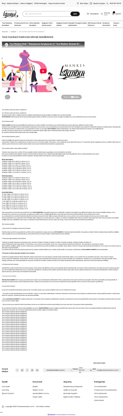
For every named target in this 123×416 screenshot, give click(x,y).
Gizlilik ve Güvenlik (70, 390)
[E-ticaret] (61, 415)
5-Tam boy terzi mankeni (9, 276)
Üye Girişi (5, 390)
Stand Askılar (99, 400)
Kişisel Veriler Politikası (71, 397)
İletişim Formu (38, 390)
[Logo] (10, 13)
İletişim (35, 386)
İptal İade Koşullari (70, 393)
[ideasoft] (51, 415)
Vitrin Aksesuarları (101, 397)
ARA (75, 14)
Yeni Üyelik (6, 386)
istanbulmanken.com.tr (55, 370)
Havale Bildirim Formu (41, 393)
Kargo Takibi (37, 397)
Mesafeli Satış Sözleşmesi (72, 386)
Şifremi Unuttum (8, 393)
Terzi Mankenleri (100, 386)
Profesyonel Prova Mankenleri (105, 390)
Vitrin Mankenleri (100, 393)
